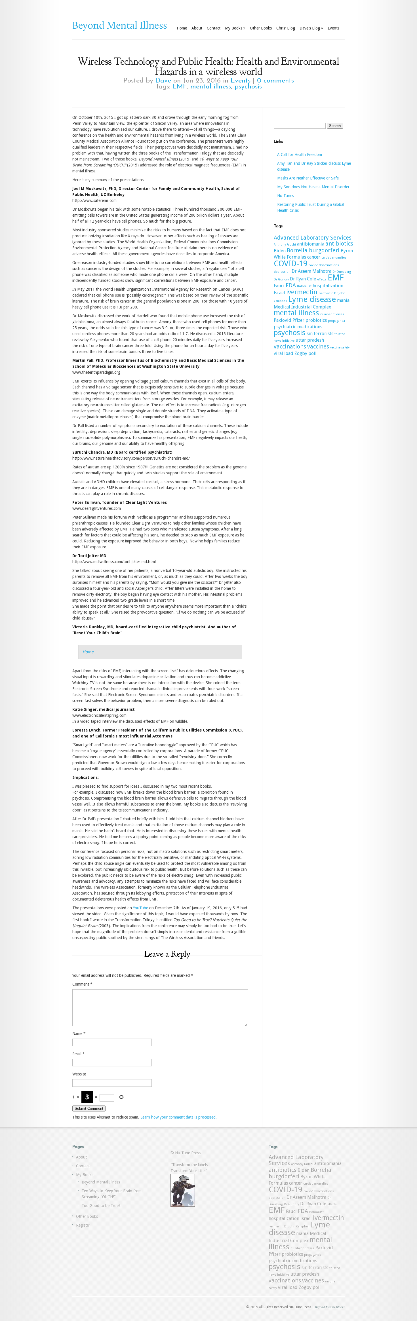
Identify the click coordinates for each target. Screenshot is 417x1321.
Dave (163, 80)
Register (83, 1225)
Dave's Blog (311, 28)
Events (333, 28)
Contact (213, 28)
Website (79, 1074)
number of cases (332, 314)
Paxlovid (282, 320)
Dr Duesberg (341, 272)
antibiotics (339, 243)
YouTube (140, 908)
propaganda (336, 321)
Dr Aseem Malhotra (311, 271)
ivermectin (301, 292)
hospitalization (328, 285)
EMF (179, 86)
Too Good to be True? (101, 1205)
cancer (313, 257)
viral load (283, 353)
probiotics (316, 320)
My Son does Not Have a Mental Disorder (313, 187)
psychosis (248, 86)
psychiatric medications (298, 326)
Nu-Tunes (285, 195)
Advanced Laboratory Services (312, 237)
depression (282, 272)
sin (310, 333)
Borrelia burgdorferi (313, 250)
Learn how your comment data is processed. (178, 1117)
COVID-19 (291, 263)
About (196, 28)
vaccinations (290, 346)
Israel (279, 292)
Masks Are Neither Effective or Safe (308, 178)
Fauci (279, 285)
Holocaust (304, 286)
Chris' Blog (285, 28)
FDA (291, 285)
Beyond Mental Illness (101, 1182)
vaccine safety (339, 347)
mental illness (210, 86)
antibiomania (310, 244)
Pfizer (298, 320)
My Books (235, 28)
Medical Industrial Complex (302, 307)
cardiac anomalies (333, 257)
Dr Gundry (281, 279)
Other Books (261, 28)
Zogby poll (305, 353)
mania (343, 300)
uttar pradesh (310, 340)
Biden (280, 250)
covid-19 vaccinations (324, 265)
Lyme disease (312, 299)
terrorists (323, 333)
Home (182, 28)
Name (79, 1033)
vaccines (318, 346)
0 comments (275, 80)
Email (78, 1054)
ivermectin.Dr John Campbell (289, 1226)
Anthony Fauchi (285, 244)
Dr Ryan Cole (303, 279)
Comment (82, 984)
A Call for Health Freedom (299, 154)
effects (322, 279)
